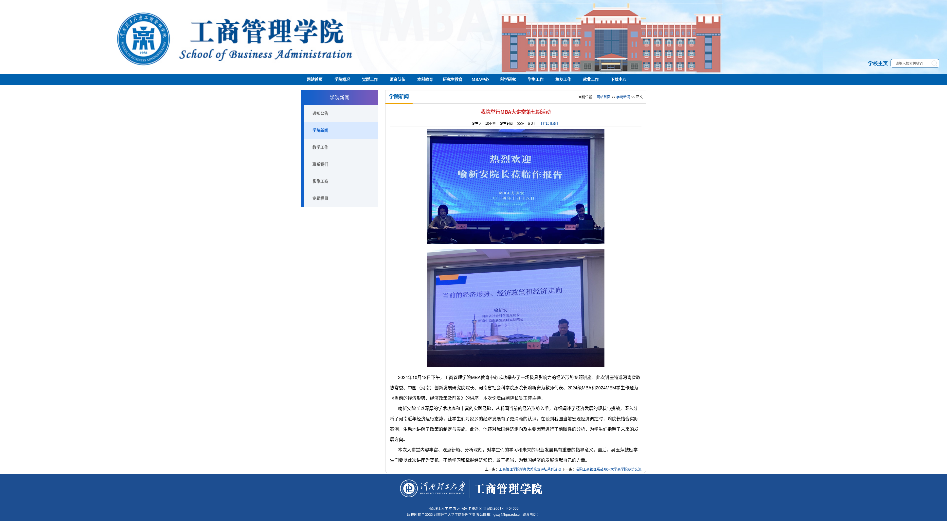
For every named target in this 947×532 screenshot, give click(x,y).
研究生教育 (453, 79)
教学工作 (320, 147)
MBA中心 (480, 79)
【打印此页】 (549, 123)
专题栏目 (320, 198)
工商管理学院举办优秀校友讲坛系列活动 (530, 468)
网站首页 (315, 79)
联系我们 (320, 164)
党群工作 (370, 79)
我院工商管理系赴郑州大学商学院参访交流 (608, 468)
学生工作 (536, 79)
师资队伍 (397, 79)
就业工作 (591, 79)
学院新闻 (320, 130)
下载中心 (618, 79)
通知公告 (320, 113)
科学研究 (508, 79)
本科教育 (425, 79)
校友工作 (563, 79)
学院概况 (342, 79)
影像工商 (320, 181)
